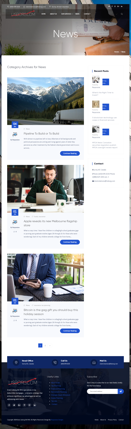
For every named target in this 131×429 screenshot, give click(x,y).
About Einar (55, 383)
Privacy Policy (112, 419)
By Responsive (15, 140)
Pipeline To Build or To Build (41, 133)
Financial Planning (58, 389)
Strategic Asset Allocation (60, 395)
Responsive (96, 87)
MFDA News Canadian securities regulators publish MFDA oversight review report (104, 145)
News (77, 14)
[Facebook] (112, 6)
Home (43, 14)
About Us (53, 14)
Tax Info (54, 401)
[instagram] (115, 6)
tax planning (45, 305)
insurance (42, 216)
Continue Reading (70, 153)
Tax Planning (56, 386)
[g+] (118, 6)
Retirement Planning (59, 392)
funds (36, 216)
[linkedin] (121, 6)
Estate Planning (57, 398)
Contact (87, 14)
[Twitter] (109, 6)
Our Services (66, 14)
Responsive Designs (57, 420)
